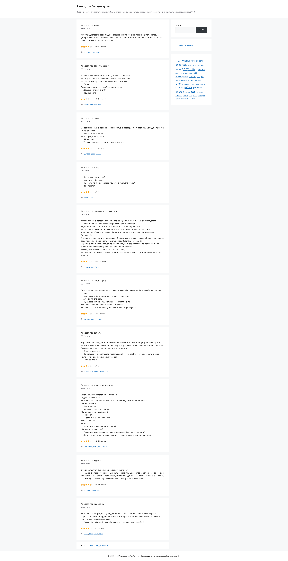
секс (100, 447)
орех (96, 534)
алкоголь (181, 64)
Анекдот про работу (91, 333)
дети (177, 73)
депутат (87, 154)
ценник (99, 319)
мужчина (185, 84)
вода (85, 52)
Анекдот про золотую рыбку (95, 66)
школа (105, 447)
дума (93, 154)
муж (178, 83)
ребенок (197, 87)
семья (201, 92)
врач (203, 65)
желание (93, 104)
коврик (86, 371)
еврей (190, 73)
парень (202, 84)
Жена (86, 197)
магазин (87, 319)
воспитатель (89, 267)
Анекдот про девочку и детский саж (99, 211)
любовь (178, 80)
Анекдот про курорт (91, 460)
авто (201, 61)
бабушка (196, 65)
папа (197, 84)
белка (86, 534)
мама (95, 447)
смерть (179, 96)
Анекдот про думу (90, 118)
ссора (91, 197)
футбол (178, 99)
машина (198, 80)
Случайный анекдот (185, 45)
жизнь (192, 76)
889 (92, 545)
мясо (93, 319)
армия (190, 65)
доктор (182, 73)
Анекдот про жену (90, 167)
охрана (98, 154)
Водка (178, 61)
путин (181, 87)
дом (186, 73)
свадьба (187, 92)
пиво (177, 87)
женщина (101, 104)
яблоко (97, 267)
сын (98, 490)
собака (185, 96)
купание (91, 52)
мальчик (184, 80)
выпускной (88, 447)
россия (180, 91)
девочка (178, 69)
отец (192, 84)
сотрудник (94, 371)
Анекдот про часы (90, 25)
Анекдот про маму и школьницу (97, 385)
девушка (188, 69)
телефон (201, 96)
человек (184, 98)
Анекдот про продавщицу (93, 280)
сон (190, 95)
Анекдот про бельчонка (92, 504)
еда (195, 73)
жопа (198, 77)
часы (98, 52)
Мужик (194, 61)
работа (188, 87)
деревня (87, 490)
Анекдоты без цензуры (93, 6)
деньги (86, 104)
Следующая (102, 545)
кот (202, 77)
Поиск (178, 25)
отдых (93, 490)
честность (103, 371)
